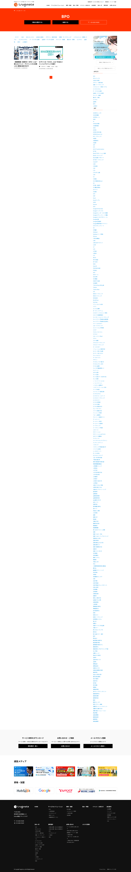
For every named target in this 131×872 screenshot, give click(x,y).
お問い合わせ (70, 824)
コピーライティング (98, 325)
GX (93, 228)
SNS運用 (95, 283)
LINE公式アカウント (98, 243)
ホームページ (96, 419)
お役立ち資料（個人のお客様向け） (56, 829)
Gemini (95, 204)
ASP (94, 145)
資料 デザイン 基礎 (97, 704)
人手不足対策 (96, 474)
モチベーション (97, 432)
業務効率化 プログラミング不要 (100, 649)
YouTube (95, 302)
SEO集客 (95, 279)
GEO (94, 206)
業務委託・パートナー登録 (110, 1)
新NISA (95, 632)
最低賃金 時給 (96, 642)
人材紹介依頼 (69, 834)
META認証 (95, 260)
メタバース (95, 430)
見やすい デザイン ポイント (99, 691)
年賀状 (94, 574)
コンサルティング (52, 813)
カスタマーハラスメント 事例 (100, 313)
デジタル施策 (96, 366)
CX (93, 177)
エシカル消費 (96, 308)
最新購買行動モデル (98, 644)
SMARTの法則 (96, 281)
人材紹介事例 (69, 813)
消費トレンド (96, 653)
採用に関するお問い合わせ (72, 830)
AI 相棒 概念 (96, 126)
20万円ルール (96, 117)
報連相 (94, 559)
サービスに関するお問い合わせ (73, 827)
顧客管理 (95, 719)
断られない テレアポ (98, 630)
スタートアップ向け (98, 336)
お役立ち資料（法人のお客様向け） (56, 827)
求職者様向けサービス (53, 817)
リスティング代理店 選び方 (99, 447)
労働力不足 (95, 521)
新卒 (94, 636)
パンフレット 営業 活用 (98, 391)
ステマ (94, 338)
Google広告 (96, 219)
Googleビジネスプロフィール (100, 217)
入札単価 (95, 513)
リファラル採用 (97, 449)
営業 (94, 532)
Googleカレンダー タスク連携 (100, 213)
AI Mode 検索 (96, 123)
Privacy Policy (102, 869)
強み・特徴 (85, 807)
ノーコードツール (97, 383)
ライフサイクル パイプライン (100, 440)
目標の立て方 (96, 668)
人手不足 (95, 470)
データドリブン (97, 357)
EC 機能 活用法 (96, 187)
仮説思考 (95, 491)
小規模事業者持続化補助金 (99, 566)
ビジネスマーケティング (99, 398)
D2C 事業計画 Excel (97, 181)
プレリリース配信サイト (99, 417)
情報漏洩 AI (96, 608)
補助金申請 (95, 689)
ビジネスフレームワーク (99, 396)
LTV (94, 255)
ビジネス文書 (96, 404)
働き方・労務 (70, 39)
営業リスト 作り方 (97, 551)
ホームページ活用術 (98, 423)
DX (93, 183)
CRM (94, 164)
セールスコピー (97, 347)
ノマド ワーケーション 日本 (99, 387)
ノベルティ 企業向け (98, 385)
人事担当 (95, 468)
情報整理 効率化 (97, 606)
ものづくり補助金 (97, 436)
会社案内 (109, 807)
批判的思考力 (96, 610)
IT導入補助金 (96, 238)
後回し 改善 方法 (97, 598)
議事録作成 (95, 698)
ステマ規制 (95, 340)
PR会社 (95, 270)
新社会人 (95, 638)
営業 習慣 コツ (96, 545)
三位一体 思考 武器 (97, 457)
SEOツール (95, 274)
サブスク (95, 334)
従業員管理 (95, 602)
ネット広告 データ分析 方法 (99, 377)
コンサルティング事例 (71, 811)
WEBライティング (97, 296)
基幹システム (96, 557)
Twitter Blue (96, 289)
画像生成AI (95, 666)
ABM (94, 119)
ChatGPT (95, 162)
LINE (94, 240)
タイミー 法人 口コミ (98, 353)
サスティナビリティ (97, 332)
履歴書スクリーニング (98, 570)
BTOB (94, 151)
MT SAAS (95, 262)
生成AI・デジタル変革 (48, 39)
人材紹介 (25, 42)
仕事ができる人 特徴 (98, 485)
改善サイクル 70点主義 (98, 625)
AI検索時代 (95, 140)
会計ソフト (95, 502)
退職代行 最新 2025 (97, 708)
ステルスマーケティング (99, 342)
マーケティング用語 (98, 428)
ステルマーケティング (98, 345)
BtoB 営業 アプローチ (98, 157)
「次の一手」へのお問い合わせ (73, 837)
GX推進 (95, 230)
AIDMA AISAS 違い (97, 132)
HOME (36, 807)
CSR (94, 168)
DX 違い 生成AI (96, 185)
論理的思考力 (96, 693)
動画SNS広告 (96, 523)
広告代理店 (95, 583)
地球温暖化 (95, 555)
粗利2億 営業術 (96, 676)
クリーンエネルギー (98, 323)
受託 (36, 861)
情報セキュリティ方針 (111, 817)
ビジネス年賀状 (97, 402)
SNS (108, 821)
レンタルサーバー (97, 451)
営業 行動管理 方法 (97, 547)
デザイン (95, 359)
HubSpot (95, 232)
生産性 (94, 102)
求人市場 (95, 651)
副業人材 (95, 517)
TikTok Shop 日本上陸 (98, 285)
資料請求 (50, 824)
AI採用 (94, 138)
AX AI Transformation (98, 149)
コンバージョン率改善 (98, 328)
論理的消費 (95, 696)
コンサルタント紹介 (111, 813)
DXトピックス (30, 37)
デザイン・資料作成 (51, 37)
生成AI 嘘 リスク (97, 659)
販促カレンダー (97, 702)
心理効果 (95, 604)
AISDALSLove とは (97, 134)
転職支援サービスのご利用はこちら (95, 1)
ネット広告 (95, 374)
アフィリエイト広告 (98, 304)
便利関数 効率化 (97, 506)
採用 (94, 613)
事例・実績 (69, 807)
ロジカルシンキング (98, 455)
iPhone (95, 236)
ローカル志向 (96, 453)
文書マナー (95, 627)
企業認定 (95, 493)
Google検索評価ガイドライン (100, 223)
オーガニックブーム (98, 311)
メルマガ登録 (86, 824)
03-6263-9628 (95, 22)
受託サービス (51, 815)
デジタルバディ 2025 (98, 364)
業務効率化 (95, 647)
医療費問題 (95, 528)
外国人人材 (95, 562)
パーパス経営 (96, 389)
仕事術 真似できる (97, 487)
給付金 (94, 683)
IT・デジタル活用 (34, 39)
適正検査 (95, 713)
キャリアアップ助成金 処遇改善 (100, 319)
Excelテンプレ (96, 200)
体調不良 (95, 504)
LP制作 (95, 253)
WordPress (96, 300)
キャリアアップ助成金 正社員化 (100, 321)
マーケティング (96, 425)
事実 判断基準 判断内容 (98, 462)
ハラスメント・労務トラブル (100, 87)
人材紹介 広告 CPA (97, 481)
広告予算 (95, 581)
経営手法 (95, 681)
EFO (94, 194)
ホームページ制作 (97, 421)
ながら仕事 (95, 372)
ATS (94, 147)
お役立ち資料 (39, 37)
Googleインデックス (98, 211)
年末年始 (95, 572)
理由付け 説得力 (97, 655)
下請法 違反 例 (96, 459)
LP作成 (95, 251)
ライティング (96, 438)
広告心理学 (95, 587)
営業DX (95, 549)
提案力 (94, 623)
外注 (56, 66)
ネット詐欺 (95, 379)
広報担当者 (95, 593)
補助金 (94, 687)
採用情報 (109, 815)
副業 (94, 515)
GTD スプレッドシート (98, 226)
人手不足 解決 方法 (97, 472)
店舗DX (95, 596)
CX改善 (95, 179)
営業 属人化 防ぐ (97, 538)
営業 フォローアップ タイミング (100, 536)
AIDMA (94, 130)
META (94, 257)
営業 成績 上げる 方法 (98, 542)
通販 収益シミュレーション (99, 710)
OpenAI (95, 266)
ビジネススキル (23, 39)
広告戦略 (95, 589)
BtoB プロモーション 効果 (99, 153)
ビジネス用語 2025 (97, 406)
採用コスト (95, 615)
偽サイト (95, 508)
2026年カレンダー (97, 113)
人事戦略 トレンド (97, 466)
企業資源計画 (96, 498)
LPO (94, 249)
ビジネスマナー (97, 400)
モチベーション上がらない (99, 434)
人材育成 (95, 483)
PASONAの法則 (96, 268)
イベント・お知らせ (98, 807)
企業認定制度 (96, 496)
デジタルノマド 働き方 (98, 362)
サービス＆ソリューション (55, 807)
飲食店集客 (95, 721)
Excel (94, 198)
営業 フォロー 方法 (97, 534)
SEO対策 (95, 277)
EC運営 (48, 66)
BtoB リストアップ (97, 155)
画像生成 (95, 664)
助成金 (94, 519)
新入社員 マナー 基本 (98, 634)
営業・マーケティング (65, 37)
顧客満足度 (95, 717)
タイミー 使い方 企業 (98, 351)
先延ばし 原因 (96, 511)
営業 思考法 (96, 540)
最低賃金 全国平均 (97, 640)
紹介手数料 (95, 679)
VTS (94, 291)
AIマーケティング (97, 136)
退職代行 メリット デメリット (100, 706)
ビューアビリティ (97, 408)
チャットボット (97, 355)
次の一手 (37, 824)
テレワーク (95, 370)
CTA (94, 170)
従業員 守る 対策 (97, 600)
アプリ (94, 306)
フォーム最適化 (97, 415)
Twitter (95, 287)
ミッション (109, 811)
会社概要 (109, 809)
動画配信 (95, 525)
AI (93, 121)
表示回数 (95, 685)
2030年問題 (96, 115)
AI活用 (94, 143)
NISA (94, 264)
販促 (94, 700)
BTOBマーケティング (98, 160)
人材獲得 (95, 476)
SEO (22, 37)
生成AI (94, 657)
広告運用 (95, 591)
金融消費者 (95, 715)
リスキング (95, 445)
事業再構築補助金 (97, 464)
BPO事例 (69, 809)
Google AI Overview (98, 208)
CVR (94, 174)
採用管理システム (97, 619)
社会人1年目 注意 (97, 674)
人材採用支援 (51, 811)
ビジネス (79, 39)
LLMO (94, 245)
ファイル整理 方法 (97, 411)
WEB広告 (95, 298)
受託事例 (69, 815)
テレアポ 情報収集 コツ (98, 368)
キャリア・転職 (60, 39)
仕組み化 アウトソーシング (99, 489)
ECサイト (43, 66)
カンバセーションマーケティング (101, 317)
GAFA (94, 202)
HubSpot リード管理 (98, 234)
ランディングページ (98, 442)
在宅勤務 (95, 553)
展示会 (94, 568)
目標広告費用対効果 (98, 670)
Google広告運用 (97, 221)
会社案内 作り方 (97, 500)
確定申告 (95, 672)
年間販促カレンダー (98, 576)
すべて (17, 37)
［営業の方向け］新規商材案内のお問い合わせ (73, 841)
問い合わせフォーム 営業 (99, 530)
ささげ (52, 66)
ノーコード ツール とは (98, 381)
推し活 (94, 621)
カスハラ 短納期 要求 (98, 315)
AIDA (94, 128)
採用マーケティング (98, 617)
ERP (94, 196)
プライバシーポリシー (111, 819)
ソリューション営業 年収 (99, 349)
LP (93, 247)
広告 (94, 579)
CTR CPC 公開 (96, 172)
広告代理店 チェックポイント (100, 585)
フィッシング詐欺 (97, 413)
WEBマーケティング (98, 294)
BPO (19, 42)
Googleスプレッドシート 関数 (100, 215)
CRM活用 (95, 166)
